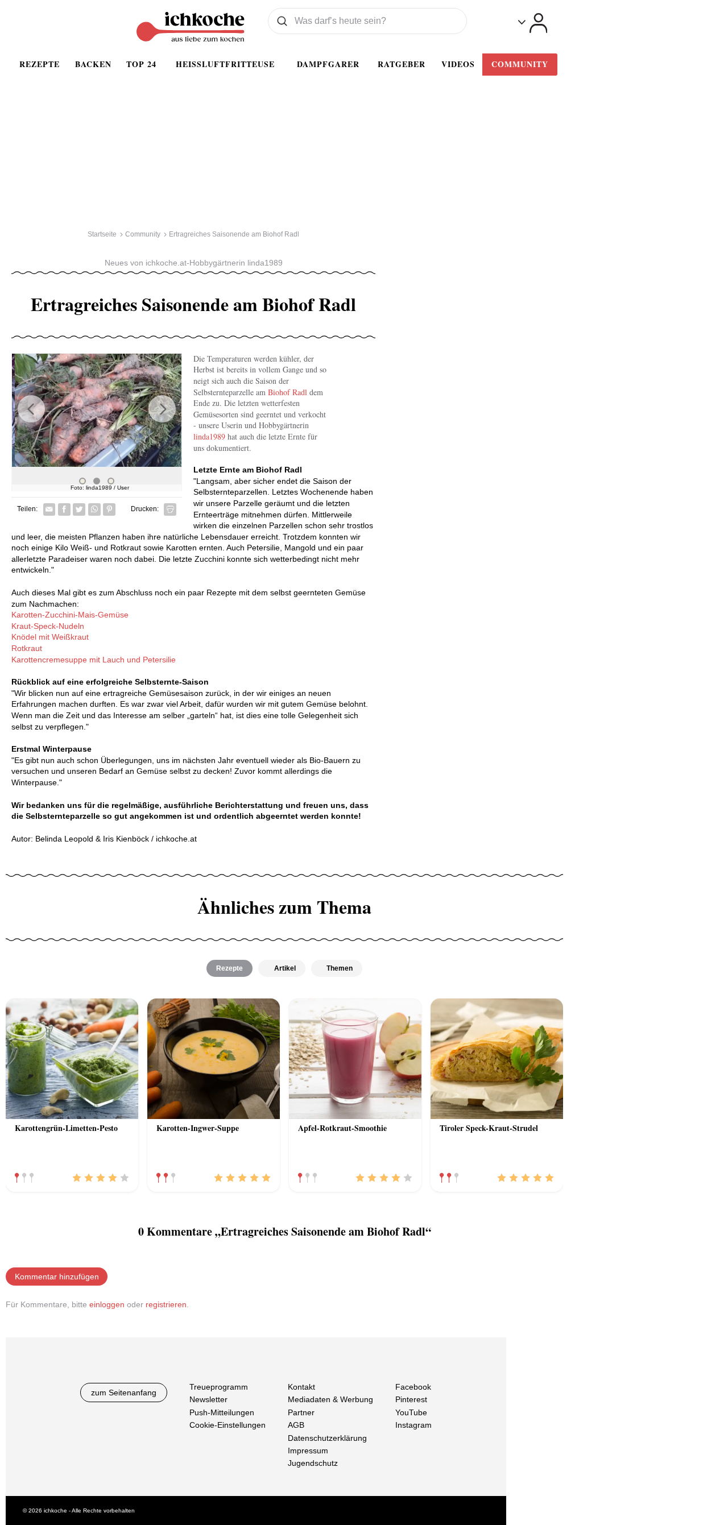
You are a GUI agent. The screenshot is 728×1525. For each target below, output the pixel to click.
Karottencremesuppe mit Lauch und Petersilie (93, 659)
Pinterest (411, 1399)
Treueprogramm (218, 1386)
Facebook (413, 1386)
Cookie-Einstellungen (227, 1425)
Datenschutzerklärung (327, 1437)
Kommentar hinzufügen (57, 1276)
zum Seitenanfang (123, 1392)
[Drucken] (170, 509)
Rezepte (39, 64)
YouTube (411, 1411)
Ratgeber (401, 64)
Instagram (413, 1424)
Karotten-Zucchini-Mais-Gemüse (70, 614)
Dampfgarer (328, 64)
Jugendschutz (313, 1463)
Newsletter (208, 1399)
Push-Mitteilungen (221, 1411)
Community (519, 64)
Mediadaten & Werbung (330, 1399)
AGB (296, 1424)
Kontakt (301, 1386)
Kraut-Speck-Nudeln (47, 626)
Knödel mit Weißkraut (50, 636)
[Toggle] (533, 23)
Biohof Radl (287, 392)
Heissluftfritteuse (225, 64)
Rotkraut (26, 648)
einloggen (107, 1304)
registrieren (166, 1304)
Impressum (308, 1450)
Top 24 (141, 64)
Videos (458, 64)
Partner (301, 1411)
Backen (93, 64)
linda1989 (210, 436)
